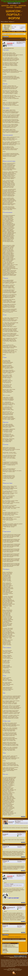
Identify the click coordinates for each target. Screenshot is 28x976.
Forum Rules (5, 952)
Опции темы (23, 38)
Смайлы (4, 949)
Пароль (13, 28)
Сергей (10, 822)
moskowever (9, 907)
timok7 (4, 926)
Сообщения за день (19, 31)
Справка (4, 31)
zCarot (23, 969)
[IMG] (3, 950)
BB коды (4, 948)
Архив (23, 957)
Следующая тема (17, 936)
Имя (12, 26)
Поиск (25, 31)
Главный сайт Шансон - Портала (15, 957)
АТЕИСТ (5, 846)
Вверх (26, 957)
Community (9, 31)
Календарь (13, 31)
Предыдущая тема (11, 936)
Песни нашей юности (6, 27)
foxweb (5, 834)
